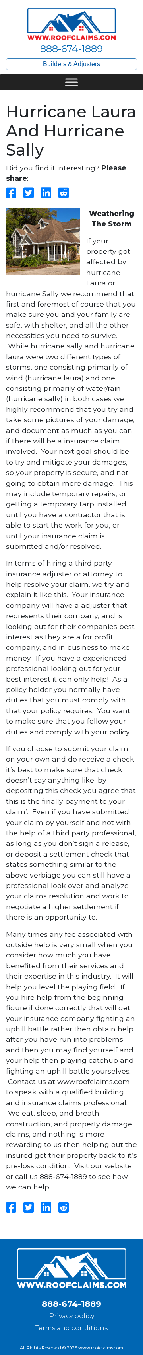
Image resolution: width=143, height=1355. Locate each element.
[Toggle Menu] (71, 82)
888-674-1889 (71, 49)
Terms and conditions (71, 1328)
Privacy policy (71, 1316)
